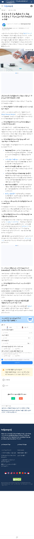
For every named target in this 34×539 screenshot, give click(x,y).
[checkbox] (2, 359)
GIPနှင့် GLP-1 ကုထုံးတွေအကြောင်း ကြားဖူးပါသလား (12, 351)
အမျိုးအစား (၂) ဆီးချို (12, 10)
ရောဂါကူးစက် (25, 226)
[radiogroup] (17, 327)
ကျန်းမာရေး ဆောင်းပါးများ (5, 444)
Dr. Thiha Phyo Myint (7, 28)
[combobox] (29, 338)
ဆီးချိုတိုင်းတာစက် (27, 33)
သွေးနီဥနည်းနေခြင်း (10, 193)
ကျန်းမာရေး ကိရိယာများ (21, 444)
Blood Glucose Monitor (8, 114)
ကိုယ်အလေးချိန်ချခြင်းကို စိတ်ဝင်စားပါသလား (12, 346)
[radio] (2, 349)
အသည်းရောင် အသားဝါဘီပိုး (11, 222)
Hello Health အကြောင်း (22, 452)
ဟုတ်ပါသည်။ (7, 349)
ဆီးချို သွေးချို (3, 10)
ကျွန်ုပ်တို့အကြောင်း (21, 455)
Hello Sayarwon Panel (26, 23)
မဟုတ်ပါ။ (17, 349)
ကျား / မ (3, 325)
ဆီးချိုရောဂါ (29, 306)
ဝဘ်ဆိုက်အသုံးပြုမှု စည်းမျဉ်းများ (8, 452)
